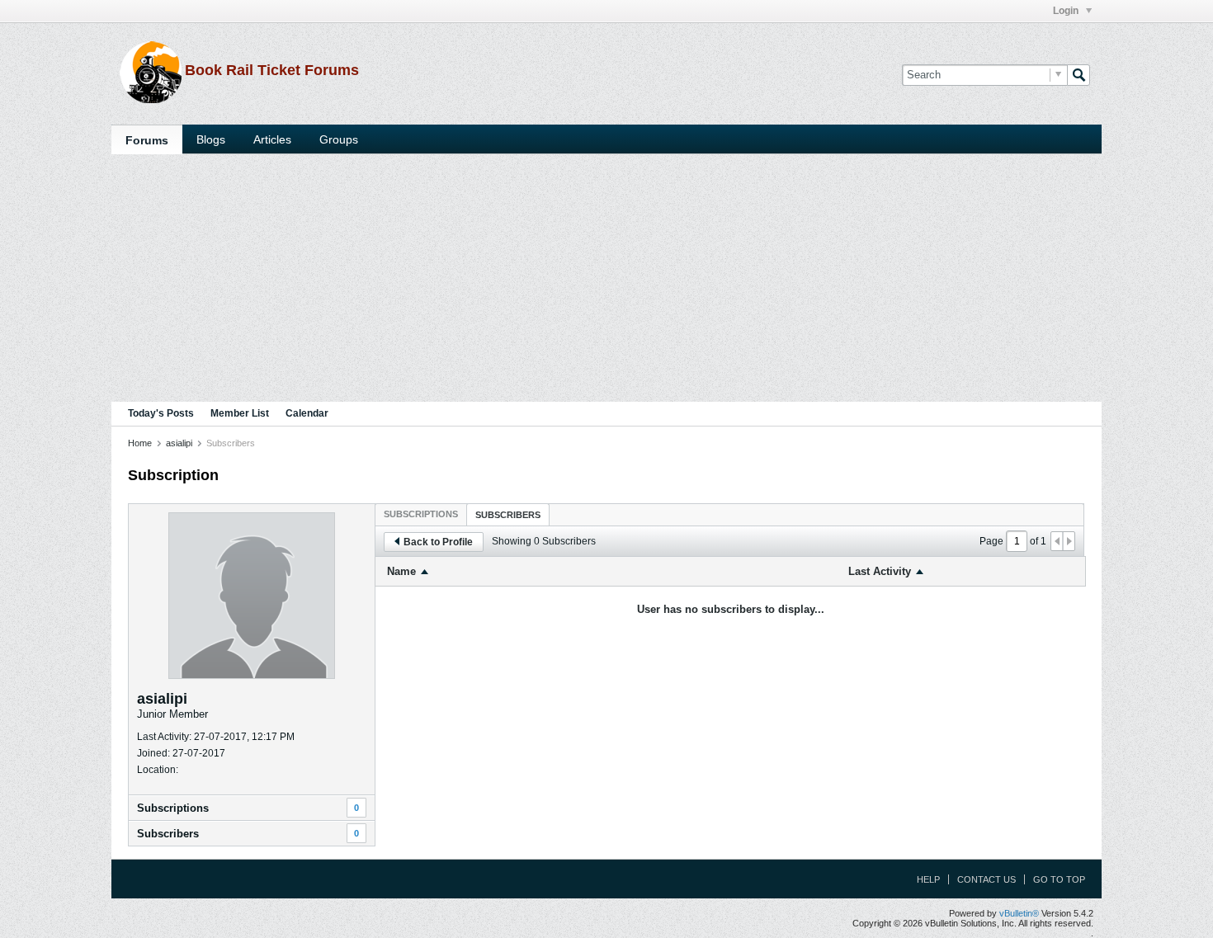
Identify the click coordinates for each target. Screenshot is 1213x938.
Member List (239, 413)
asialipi (179, 443)
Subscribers (168, 833)
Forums (146, 140)
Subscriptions (173, 808)
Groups (338, 139)
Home (140, 443)
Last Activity (879, 571)
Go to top (1059, 879)
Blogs (210, 139)
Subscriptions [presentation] (421, 514)
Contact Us (986, 879)
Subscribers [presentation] (507, 515)
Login (1067, 10)
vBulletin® (1019, 913)
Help (928, 879)
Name (401, 571)
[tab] (421, 514)
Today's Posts (161, 413)
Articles (272, 139)
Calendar (307, 413)
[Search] (1078, 75)
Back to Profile (438, 542)
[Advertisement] (606, 278)
